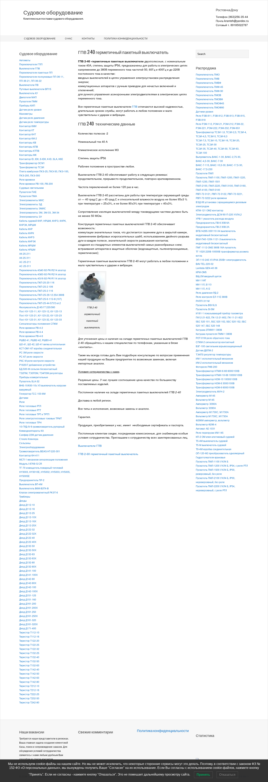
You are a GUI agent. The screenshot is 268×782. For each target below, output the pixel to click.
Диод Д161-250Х (28, 616)
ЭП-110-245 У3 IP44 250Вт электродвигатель (221, 259)
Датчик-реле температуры (34, 122)
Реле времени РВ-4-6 (31, 336)
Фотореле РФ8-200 (206, 366)
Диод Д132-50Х (27, 550)
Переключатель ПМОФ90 (210, 107)
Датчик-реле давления (32, 117)
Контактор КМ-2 (28, 138)
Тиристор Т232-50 (29, 698)
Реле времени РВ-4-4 (31, 331)
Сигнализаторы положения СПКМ (38, 323)
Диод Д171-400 (27, 628)
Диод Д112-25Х (27, 525)
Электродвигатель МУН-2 (210, 391)
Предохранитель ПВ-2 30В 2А (212, 226)
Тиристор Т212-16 (29, 690)
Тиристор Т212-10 (29, 686)
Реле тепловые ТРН (30, 422)
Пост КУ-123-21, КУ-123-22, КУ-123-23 (40, 315)
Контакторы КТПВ (29, 150)
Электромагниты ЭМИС (32, 208)
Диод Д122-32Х (27, 533)
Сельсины (25, 443)
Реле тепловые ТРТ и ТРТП (34, 414)
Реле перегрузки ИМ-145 (209, 432)
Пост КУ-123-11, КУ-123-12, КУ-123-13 (40, 311)
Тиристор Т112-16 (29, 636)
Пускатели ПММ (28, 101)
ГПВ (134, 106)
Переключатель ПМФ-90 (209, 91)
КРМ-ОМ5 (201, 272)
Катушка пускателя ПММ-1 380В (214, 333)
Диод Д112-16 (27, 508)
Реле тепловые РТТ (30, 410)
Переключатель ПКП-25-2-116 (36, 290)
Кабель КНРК (26, 233)
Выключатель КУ (28, 93)
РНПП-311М (203, 300)
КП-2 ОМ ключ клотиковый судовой (215, 436)
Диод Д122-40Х (27, 541)
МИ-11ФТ (201, 280)
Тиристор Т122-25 (29, 644)
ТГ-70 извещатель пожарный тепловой (41, 467)
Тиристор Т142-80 (29, 681)
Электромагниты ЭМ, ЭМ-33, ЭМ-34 (39, 212)
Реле (22, 401)
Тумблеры (24, 496)
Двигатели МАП (28, 97)
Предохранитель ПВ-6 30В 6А (212, 222)
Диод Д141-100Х (28, 574)
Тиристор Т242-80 (29, 702)
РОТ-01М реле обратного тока (213, 338)
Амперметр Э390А (206, 403)
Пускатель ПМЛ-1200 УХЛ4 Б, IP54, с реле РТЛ (222, 465)
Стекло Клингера (28, 438)
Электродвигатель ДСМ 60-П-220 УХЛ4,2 (219, 214)
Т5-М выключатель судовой (211, 445)
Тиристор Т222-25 (29, 694)
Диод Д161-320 (27, 620)
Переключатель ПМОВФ (209, 99)
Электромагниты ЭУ (30, 216)
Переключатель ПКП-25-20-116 (36, 282)
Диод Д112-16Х (27, 521)
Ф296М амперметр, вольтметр (213, 420)
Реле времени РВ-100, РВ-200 (36, 183)
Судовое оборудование (53, 12)
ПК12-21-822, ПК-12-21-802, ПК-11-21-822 (219, 317)
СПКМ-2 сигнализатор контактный (215, 342)
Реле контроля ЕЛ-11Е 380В (211, 296)
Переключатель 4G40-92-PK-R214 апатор (42, 270)
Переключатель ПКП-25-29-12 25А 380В (41, 294)
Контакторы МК (27, 154)
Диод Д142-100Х (28, 591)
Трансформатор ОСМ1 (32, 163)
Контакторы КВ (27, 142)
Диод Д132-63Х (27, 558)
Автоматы (24, 60)
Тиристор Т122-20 (29, 640)
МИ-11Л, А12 (203, 288)
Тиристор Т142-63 (29, 677)
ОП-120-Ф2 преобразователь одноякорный (220, 453)
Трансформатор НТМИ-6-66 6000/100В (217, 370)
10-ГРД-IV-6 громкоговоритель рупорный (42, 426)
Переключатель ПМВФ (208, 82)
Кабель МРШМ (27, 245)
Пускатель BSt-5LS (206, 305)
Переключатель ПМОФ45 (210, 103)
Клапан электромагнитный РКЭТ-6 (38, 492)
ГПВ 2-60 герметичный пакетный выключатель (108, 454)
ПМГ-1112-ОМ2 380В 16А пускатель (216, 247)
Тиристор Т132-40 (29, 657)
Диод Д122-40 (27, 537)
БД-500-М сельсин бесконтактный (38, 369)
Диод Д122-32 (27, 529)
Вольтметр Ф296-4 (206, 424)
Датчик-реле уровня (30, 109)
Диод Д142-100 (27, 587)
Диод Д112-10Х (27, 517)
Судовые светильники (31, 187)
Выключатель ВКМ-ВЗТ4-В (34, 488)
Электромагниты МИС (31, 200)
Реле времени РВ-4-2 (31, 327)
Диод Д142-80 (27, 578)
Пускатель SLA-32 (29, 381)
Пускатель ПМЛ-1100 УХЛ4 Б (212, 461)
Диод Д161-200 (27, 603)
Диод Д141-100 (27, 570)
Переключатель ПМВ (207, 78)
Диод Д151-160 (27, 599)
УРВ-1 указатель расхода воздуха (215, 218)
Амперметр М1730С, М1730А (212, 412)
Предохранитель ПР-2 (31, 480)
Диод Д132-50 (27, 546)
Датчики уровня (204, 111)
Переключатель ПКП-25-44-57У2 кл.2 (40, 303)
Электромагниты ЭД (30, 204)
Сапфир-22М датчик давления (36, 434)
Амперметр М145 (205, 395)
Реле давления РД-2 (207, 292)
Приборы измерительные (33, 377)
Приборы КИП (27, 105)
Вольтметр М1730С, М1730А (212, 416)
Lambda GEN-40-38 (206, 268)
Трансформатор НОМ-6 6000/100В (215, 387)
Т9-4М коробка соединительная (213, 449)
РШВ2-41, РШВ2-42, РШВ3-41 (35, 340)
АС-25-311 (25, 266)
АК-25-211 (25, 253)
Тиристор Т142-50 (29, 673)
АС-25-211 (25, 261)
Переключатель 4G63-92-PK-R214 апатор (42, 274)
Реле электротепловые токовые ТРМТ (40, 418)
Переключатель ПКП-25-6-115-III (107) (40, 299)
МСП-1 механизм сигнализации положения (43, 459)
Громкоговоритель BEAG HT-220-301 (39, 451)
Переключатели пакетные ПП (36, 72)
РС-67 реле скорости (31, 356)
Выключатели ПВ (28, 84)
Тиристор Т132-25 (29, 653)
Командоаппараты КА (31, 430)
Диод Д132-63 (27, 554)
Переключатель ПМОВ (208, 95)
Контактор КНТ (27, 134)
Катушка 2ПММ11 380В (209, 329)
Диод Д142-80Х (27, 583)
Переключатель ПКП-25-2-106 (36, 286)
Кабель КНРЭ (26, 237)
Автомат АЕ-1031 (205, 428)
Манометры (26, 113)
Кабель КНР (26, 229)
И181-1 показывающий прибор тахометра (219, 313)
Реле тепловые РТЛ (30, 406)
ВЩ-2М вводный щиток (208, 276)
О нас (68, 38)
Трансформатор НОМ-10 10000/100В (216, 379)
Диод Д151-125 (27, 595)
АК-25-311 (25, 257)
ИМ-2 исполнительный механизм (214, 362)
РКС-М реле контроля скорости (36, 360)
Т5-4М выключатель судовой (212, 440)
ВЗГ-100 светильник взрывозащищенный (219, 346)
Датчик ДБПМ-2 (204, 350)
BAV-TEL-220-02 (204, 263)
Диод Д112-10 (27, 504)
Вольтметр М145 (205, 399)
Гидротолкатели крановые (210, 457)
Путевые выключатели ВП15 (35, 89)
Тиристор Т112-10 (29, 632)
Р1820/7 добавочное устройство (37, 364)
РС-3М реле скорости (31, 352)
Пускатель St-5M (205, 309)
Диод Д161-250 (27, 611)
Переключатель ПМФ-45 (209, 86)
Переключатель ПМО (208, 74)
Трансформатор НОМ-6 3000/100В (215, 383)
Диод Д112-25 (27, 513)
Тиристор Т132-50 (29, 661)
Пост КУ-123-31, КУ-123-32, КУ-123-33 (40, 319)
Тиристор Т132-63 (29, 665)
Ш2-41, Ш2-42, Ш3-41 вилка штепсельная (42, 344)
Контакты (88, 38)
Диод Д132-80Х (27, 566)
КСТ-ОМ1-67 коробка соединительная (40, 348)
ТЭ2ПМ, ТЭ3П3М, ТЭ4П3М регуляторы (41, 373)
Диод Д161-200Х (28, 607)
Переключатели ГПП (31, 64)
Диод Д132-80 (27, 562)
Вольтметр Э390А (206, 408)
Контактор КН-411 (29, 455)
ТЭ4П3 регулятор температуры (213, 354)
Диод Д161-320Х (28, 624)
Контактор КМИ (27, 126)
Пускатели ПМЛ (204, 173)
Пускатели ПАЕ (27, 191)
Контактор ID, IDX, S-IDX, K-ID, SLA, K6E (41, 159)
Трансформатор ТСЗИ (31, 167)
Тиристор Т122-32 (29, 648)
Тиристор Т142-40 (29, 669)
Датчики (23, 397)
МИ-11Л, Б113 (203, 284)
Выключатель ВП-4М (30, 484)
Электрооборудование (32, 447)
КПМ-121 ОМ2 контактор (209, 210)
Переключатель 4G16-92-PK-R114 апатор (42, 278)
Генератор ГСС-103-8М (32, 393)
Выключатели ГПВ (29, 68)
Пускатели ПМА (28, 196)
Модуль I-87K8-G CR (30, 463)
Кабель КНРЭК (27, 241)
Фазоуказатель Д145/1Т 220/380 (37, 307)
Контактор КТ (26, 130)
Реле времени (27, 179)
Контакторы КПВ (28, 146)
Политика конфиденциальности (126, 38)
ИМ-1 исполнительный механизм (214, 358)
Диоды (23, 500)
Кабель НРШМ (27, 249)
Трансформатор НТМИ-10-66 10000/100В (219, 375)
